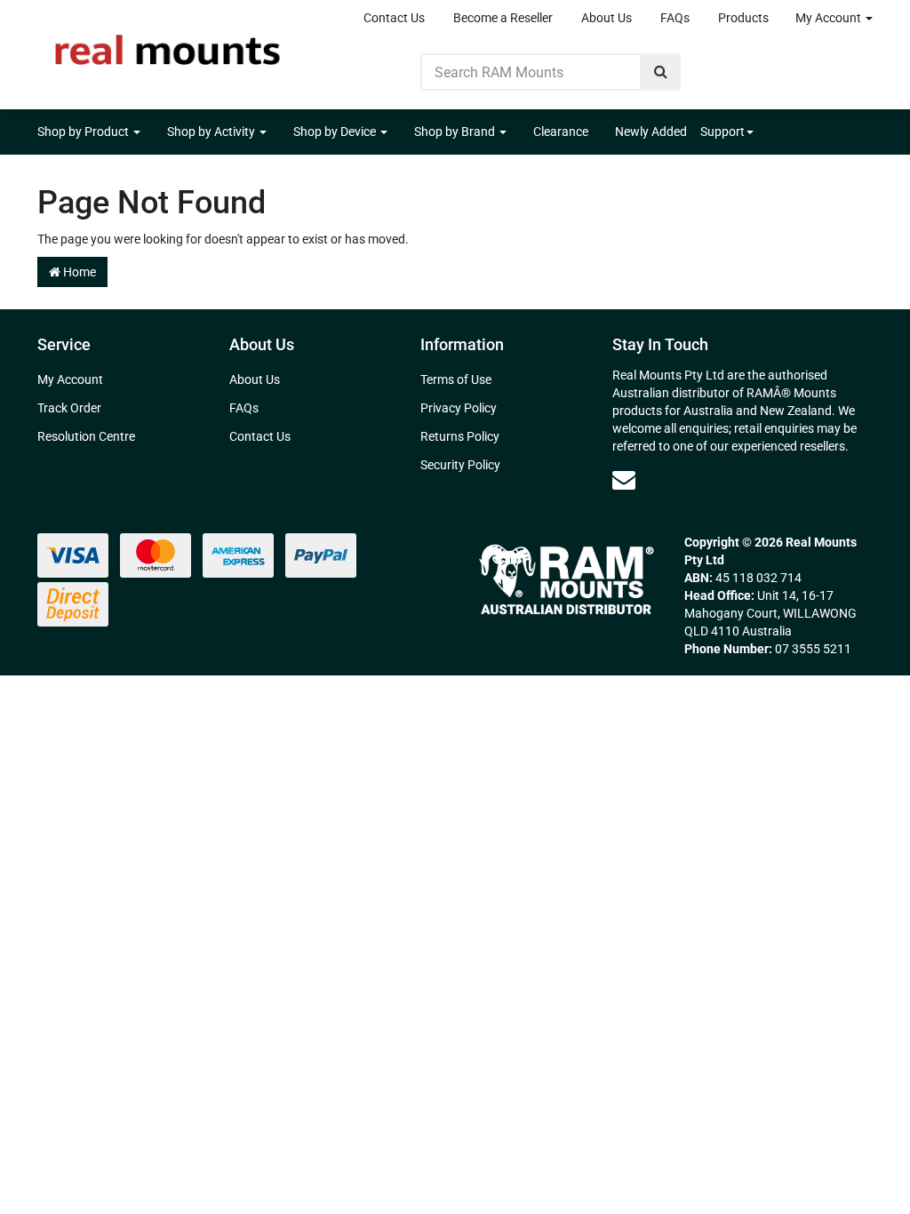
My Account (829, 18)
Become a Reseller (503, 18)
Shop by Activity (212, 131)
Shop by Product (84, 131)
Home (78, 272)
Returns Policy (459, 436)
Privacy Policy (458, 408)
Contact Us (394, 18)
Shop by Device (336, 131)
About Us (606, 18)
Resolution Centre (86, 436)
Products (743, 18)
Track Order (69, 408)
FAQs (675, 18)
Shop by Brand (456, 131)
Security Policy (460, 465)
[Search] (661, 72)
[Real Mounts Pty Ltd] (167, 44)
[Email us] (623, 480)
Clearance (560, 131)
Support (722, 131)
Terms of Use (455, 379)
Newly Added (651, 131)
